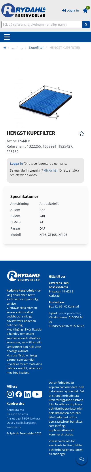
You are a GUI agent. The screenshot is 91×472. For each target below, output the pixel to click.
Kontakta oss (15, 410)
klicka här (51, 170)
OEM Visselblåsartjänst (21, 423)
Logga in (73, 10)
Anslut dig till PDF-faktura (23, 418)
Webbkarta (14, 427)
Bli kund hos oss (17, 414)
